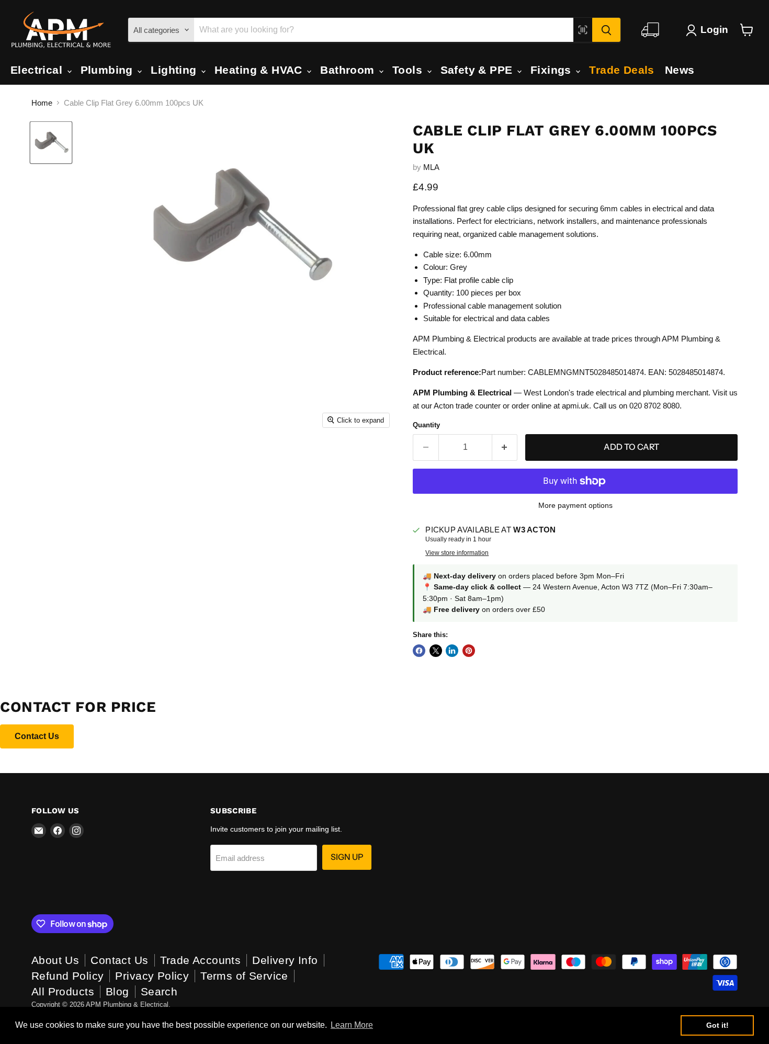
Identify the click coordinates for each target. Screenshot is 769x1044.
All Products (62, 991)
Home (41, 102)
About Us (55, 960)
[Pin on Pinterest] (468, 650)
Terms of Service (244, 976)
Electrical (38, 70)
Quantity (426, 425)
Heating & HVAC (260, 70)
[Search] (606, 30)
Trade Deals (621, 70)
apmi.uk (575, 405)
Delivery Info (285, 960)
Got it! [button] (717, 1025)
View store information (457, 553)
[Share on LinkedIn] (452, 650)
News (680, 70)
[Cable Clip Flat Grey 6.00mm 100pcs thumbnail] (51, 142)
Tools (409, 70)
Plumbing (109, 70)
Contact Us (37, 736)
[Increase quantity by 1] (505, 447)
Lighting (175, 70)
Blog (117, 991)
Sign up (347, 857)
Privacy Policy (152, 976)
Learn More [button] (352, 1024)
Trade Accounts (200, 960)
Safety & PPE (478, 70)
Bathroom (349, 70)
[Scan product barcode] (582, 30)
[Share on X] (435, 650)
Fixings (552, 70)
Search (159, 991)
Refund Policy (67, 976)
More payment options (575, 505)
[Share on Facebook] (419, 650)
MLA (431, 167)
